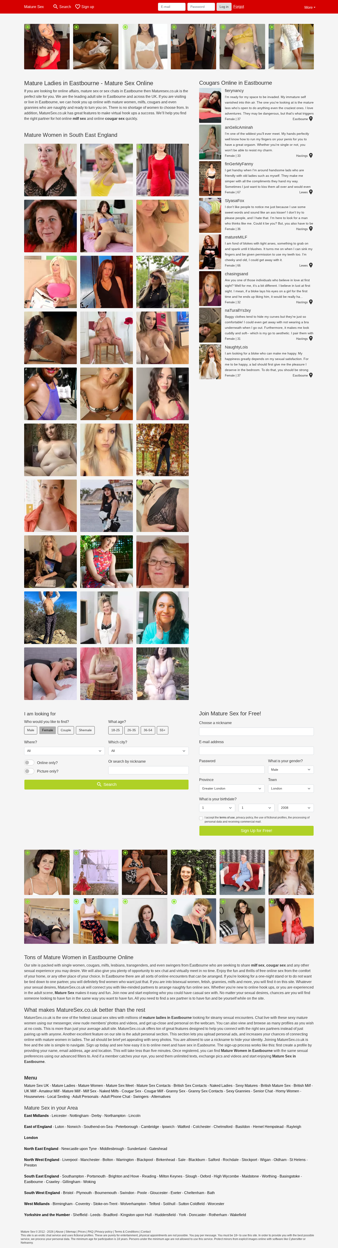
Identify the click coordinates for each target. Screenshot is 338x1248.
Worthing (269, 1176)
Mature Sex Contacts (154, 1086)
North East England (41, 1149)
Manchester (90, 1160)
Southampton (73, 1176)
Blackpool (145, 1160)
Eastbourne (33, 1182)
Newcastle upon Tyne (79, 1149)
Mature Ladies (63, 1086)
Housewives (34, 1097)
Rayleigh (293, 1127)
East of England (38, 1127)
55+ (162, 730)
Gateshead (158, 1149)
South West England (42, 1193)
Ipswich (168, 1127)
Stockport (249, 1160)
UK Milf (30, 1091)
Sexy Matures (246, 1086)
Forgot (238, 6)
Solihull (169, 1204)
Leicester (59, 1116)
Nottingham (79, 1116)
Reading (149, 1176)
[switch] (29, 763)
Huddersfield (165, 1215)
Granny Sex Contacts (205, 1091)
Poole (142, 1193)
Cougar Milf (153, 1091)
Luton (59, 1127)
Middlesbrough (112, 1149)
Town (272, 780)
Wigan (265, 1160)
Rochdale (231, 1160)
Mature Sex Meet (120, 1086)
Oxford (205, 1176)
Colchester (202, 1127)
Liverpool (69, 1160)
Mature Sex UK (36, 1086)
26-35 (131, 730)
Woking (89, 1182)
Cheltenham (194, 1193)
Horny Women (287, 1091)
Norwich (74, 1127)
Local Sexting (58, 1097)
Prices (82, 1231)
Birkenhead (165, 1160)
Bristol (68, 1193)
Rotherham (218, 1215)
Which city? (117, 742)
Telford (154, 1204)
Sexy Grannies (238, 1091)
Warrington (125, 1160)
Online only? (47, 763)
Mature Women (90, 1086)
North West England (41, 1160)
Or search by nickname (127, 761)
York (182, 1215)
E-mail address (211, 742)
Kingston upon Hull (136, 1215)
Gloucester (159, 1193)
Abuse (59, 1231)
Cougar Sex (131, 1091)
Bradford (110, 1215)
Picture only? (47, 771)
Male (30, 730)
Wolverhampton (133, 1204)
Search (106, 784)
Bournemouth (106, 1193)
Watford (184, 1127)
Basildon (242, 1127)
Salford (214, 1160)
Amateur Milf (49, 1091)
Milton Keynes (170, 1176)
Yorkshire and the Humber (47, 1215)
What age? (117, 722)
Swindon (127, 1193)
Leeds (95, 1215)
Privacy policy (103, 1231)
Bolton (108, 1160)
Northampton (115, 1116)
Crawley (53, 1182)
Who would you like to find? (46, 722)
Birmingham (62, 1204)
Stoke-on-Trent (105, 1204)
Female (47, 730)
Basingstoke (290, 1176)
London (31, 1138)
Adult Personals (85, 1097)
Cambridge (150, 1127)
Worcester (216, 1204)
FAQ (90, 1231)
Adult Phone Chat (115, 1097)
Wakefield (238, 1215)
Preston (30, 1165)
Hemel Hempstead (268, 1127)
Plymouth (84, 1193)
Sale (182, 1160)
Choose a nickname (215, 723)
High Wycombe (226, 1176)
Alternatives (161, 1097)
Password (207, 761)
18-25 (115, 730)
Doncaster (197, 1215)
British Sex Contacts (190, 1086)
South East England (41, 1176)
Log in (224, 6)
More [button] (308, 7)
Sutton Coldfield (191, 1204)
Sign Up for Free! (256, 830)
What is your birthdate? (218, 799)
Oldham (280, 1160)
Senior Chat (263, 1091)
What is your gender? (285, 761)
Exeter (176, 1193)
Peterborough (127, 1127)
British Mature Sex (276, 1086)
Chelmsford (223, 1127)
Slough (191, 1176)
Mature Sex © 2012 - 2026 (37, 1231)
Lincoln (134, 1116)
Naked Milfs (109, 1091)
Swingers (141, 1097)
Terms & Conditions (127, 1231)
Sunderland (136, 1149)
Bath (211, 1193)
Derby (96, 1116)
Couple (66, 730)
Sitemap (71, 1231)
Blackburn (197, 1160)
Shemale (85, 730)
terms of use (227, 817)
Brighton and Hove (124, 1176)
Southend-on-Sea (98, 1127)
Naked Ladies (221, 1086)
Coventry (82, 1204)
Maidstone (250, 1176)
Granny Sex (175, 1091)
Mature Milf (71, 1091)
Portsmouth (96, 1176)
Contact (146, 1231)
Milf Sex (89, 1091)
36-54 (148, 730)
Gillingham (71, 1182)
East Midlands (36, 1116)
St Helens (297, 1160)
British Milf (302, 1086)
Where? (30, 742)
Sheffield (80, 1215)
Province (206, 780)
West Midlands (37, 1204)
